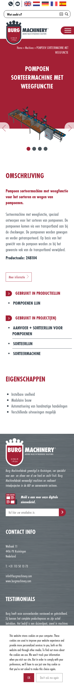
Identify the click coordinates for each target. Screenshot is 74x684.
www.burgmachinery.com (18, 580)
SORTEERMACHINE (27, 353)
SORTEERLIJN (22, 343)
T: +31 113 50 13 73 (17, 566)
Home (19, 47)
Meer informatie (17, 277)
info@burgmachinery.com (19, 575)
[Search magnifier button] (66, 14)
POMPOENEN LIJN (26, 303)
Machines (29, 47)
